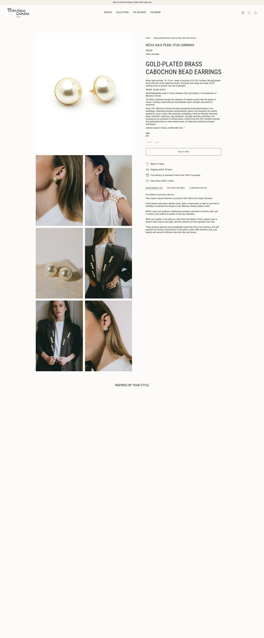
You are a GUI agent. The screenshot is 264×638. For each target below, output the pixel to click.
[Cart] (255, 12)
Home (148, 38)
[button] (107, 12)
